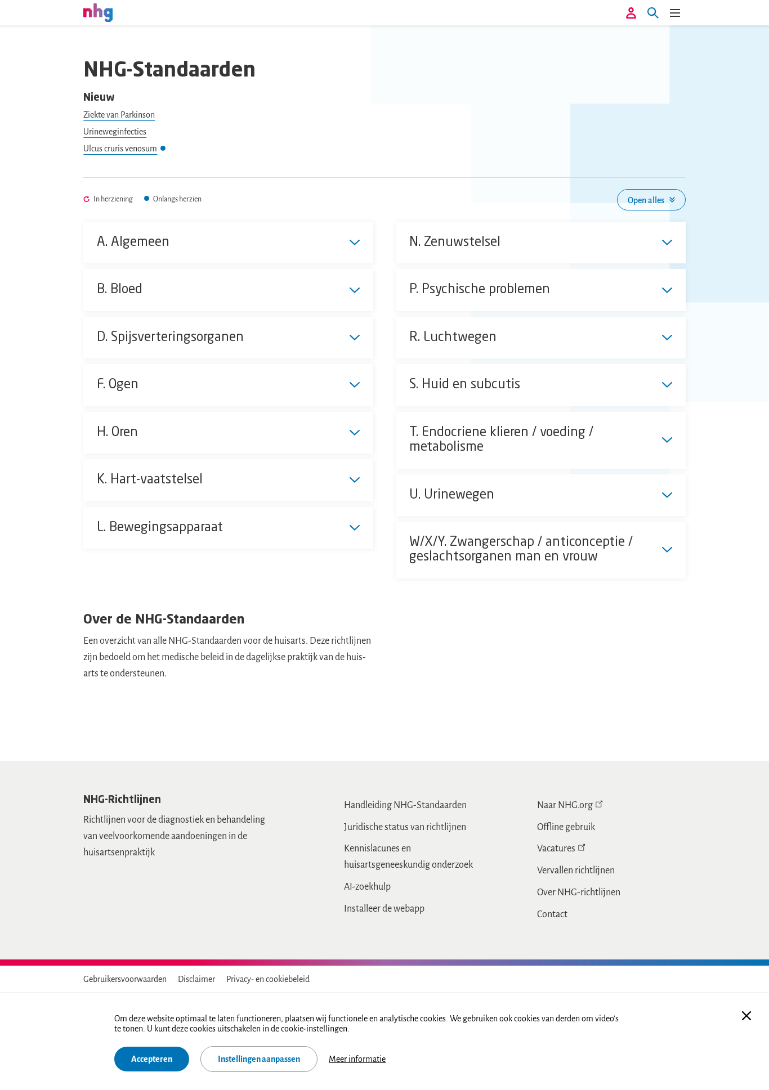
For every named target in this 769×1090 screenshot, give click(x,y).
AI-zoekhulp (367, 887)
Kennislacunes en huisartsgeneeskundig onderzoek (408, 857)
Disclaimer (196, 979)
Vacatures (556, 849)
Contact (552, 914)
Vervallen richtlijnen (576, 870)
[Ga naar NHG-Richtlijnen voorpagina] (98, 12)
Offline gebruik (566, 827)
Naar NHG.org (565, 805)
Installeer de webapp (384, 909)
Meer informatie (357, 1059)
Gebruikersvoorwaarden (125, 979)
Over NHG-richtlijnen (578, 892)
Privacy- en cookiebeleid (268, 979)
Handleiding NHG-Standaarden (405, 805)
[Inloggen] (631, 13)
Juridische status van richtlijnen (405, 827)
